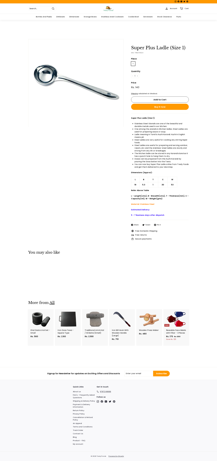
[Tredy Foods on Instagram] (98, 401)
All (52, 302)
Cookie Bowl (133, 16)
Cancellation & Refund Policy (83, 418)
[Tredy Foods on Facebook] (102, 401)
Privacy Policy (79, 414)
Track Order (78, 430)
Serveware (148, 16)
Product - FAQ (79, 440)
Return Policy (78, 410)
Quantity (135, 71)
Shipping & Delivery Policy (84, 401)
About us (77, 391)
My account (78, 444)
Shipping (134, 94)
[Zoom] (75, 83)
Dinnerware (74, 16)
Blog (75, 437)
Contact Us (78, 433)
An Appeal (77, 423)
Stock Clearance (164, 16)
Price (133, 82)
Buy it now (160, 106)
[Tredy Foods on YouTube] (106, 401)
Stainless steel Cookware (112, 16)
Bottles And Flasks (44, 16)
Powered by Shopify (116, 456)
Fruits (178, 16)
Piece (134, 58)
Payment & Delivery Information (81, 405)
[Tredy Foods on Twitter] (110, 401)
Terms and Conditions (82, 427)
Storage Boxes (90, 16)
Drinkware (60, 16)
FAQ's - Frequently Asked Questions (84, 396)
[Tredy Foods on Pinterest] (114, 401)
